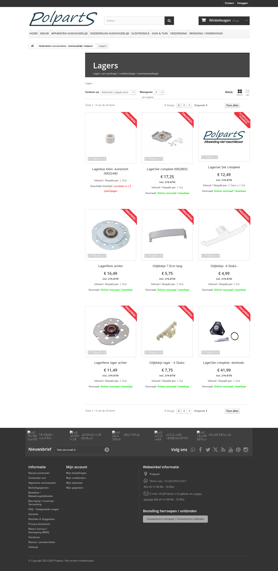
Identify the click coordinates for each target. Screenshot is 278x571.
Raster (240, 95)
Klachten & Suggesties (41, 519)
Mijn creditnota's (76, 478)
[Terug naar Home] (32, 46)
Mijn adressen (74, 482)
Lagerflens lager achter (110, 363)
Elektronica (140, 33)
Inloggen (242, 3)
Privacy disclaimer (39, 524)
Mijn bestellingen (76, 473)
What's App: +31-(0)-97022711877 (168, 481)
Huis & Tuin (160, 33)
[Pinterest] (238, 449)
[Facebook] (200, 449)
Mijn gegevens (74, 487)
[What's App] (193, 449)
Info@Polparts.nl (167, 493)
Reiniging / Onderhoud (206, 33)
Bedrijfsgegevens (38, 487)
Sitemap (33, 547)
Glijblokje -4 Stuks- (224, 266)
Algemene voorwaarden (42, 482)
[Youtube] (230, 449)
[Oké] (107, 450)
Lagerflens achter (110, 266)
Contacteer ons (37, 478)
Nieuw (44, 33)
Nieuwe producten (39, 473)
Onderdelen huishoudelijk (109, 33)
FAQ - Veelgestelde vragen (43, 509)
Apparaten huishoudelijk (69, 33)
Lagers (105, 65)
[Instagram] (246, 449)
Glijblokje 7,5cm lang (167, 266)
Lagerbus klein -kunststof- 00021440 (110, 171)
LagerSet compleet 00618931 (167, 169)
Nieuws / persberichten (41, 542)
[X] (215, 449)
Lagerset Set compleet (224, 167)
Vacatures (34, 537)
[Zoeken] (169, 20)
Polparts (155, 474)
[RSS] (223, 449)
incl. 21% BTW (167, 182)
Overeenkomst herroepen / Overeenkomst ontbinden (175, 519)
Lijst (247, 95)
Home (34, 33)
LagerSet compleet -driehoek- (224, 363)
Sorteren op (92, 92)
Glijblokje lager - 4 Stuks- (167, 363)
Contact (229, 3)
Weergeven (146, 92)
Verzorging (178, 33)
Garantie (33, 514)
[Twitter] (208, 449)
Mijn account (76, 467)
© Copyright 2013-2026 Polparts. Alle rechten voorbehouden (61, 560)
